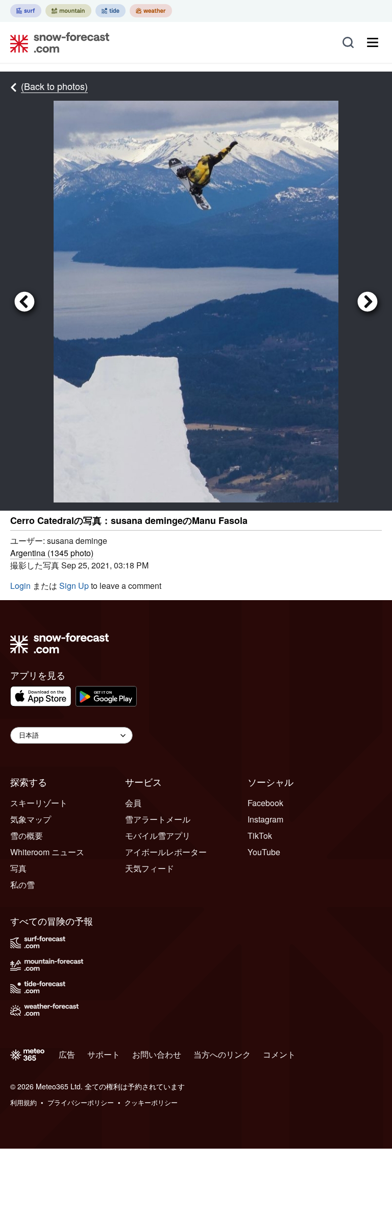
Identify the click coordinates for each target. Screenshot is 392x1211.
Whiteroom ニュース (47, 852)
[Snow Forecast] (56, 42)
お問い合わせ (156, 1054)
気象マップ (30, 819)
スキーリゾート (38, 803)
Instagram (265, 819)
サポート (103, 1054)
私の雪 (22, 884)
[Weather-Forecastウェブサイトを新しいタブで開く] (151, 10)
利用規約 (23, 1102)
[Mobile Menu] (372, 42)
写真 (18, 868)
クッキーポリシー (151, 1102)
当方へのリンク (222, 1054)
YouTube (264, 852)
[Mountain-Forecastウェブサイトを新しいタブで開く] (68, 10)
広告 (67, 1054)
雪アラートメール (157, 819)
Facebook (265, 803)
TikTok (260, 835)
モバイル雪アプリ (157, 835)
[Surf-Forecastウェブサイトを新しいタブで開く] (25, 10)
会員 (133, 803)
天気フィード (149, 868)
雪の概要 (26, 835)
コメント (279, 1054)
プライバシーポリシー (80, 1102)
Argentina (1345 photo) (51, 553)
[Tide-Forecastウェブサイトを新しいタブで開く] (110, 10)
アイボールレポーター (166, 852)
